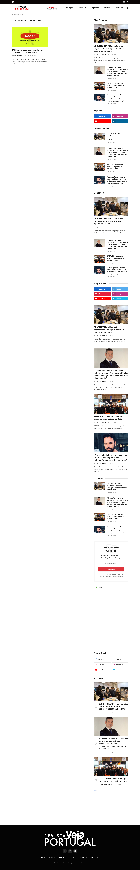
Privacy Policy (112, 576)
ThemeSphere (81, 863)
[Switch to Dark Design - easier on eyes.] (127, 8)
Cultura (107, 8)
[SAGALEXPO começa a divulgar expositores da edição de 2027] (99, 86)
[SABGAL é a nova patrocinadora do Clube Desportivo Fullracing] (30, 37)
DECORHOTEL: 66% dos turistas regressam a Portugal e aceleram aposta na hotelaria (109, 48)
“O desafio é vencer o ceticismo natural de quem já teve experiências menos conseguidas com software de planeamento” (117, 71)
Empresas (95, 8)
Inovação (69, 8)
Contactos (119, 8)
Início (13, 14)
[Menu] (13, 2)
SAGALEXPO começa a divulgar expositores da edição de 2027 (115, 85)
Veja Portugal (18, 55)
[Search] (127, 2)
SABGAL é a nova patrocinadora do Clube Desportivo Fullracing (27, 51)
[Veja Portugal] (35, 8)
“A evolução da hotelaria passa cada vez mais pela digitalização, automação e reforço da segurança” (117, 98)
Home (43, 858)
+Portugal (82, 8)
